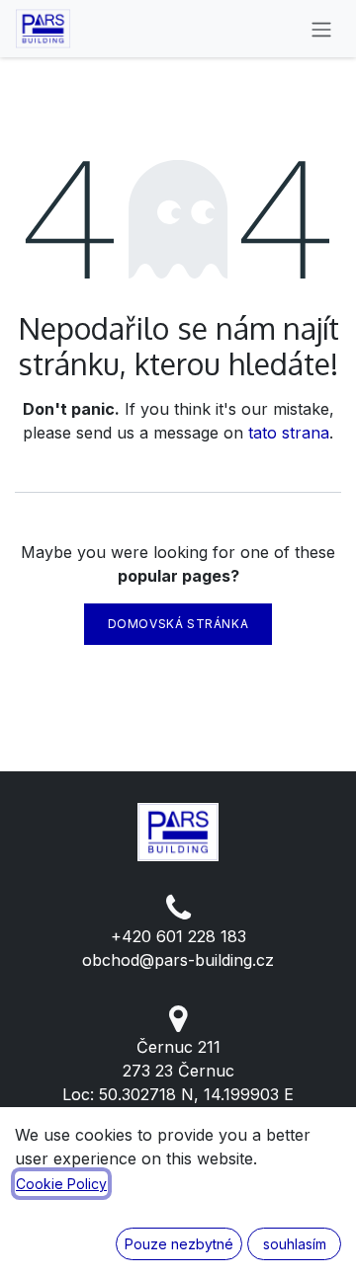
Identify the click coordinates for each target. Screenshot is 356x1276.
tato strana (288, 432)
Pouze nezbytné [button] (179, 1244)
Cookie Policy (61, 1183)
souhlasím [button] (294, 1244)
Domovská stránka (178, 623)
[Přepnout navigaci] (321, 28)
